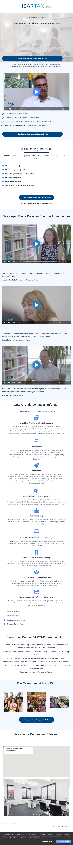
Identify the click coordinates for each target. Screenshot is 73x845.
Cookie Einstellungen (35, 837)
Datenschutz (66, 826)
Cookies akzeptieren (63, 841)
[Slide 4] (36, 708)
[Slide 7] (41, 708)
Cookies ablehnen (47, 841)
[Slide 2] (33, 708)
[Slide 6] (39, 708)
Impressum (56, 826)
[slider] (40, 261)
